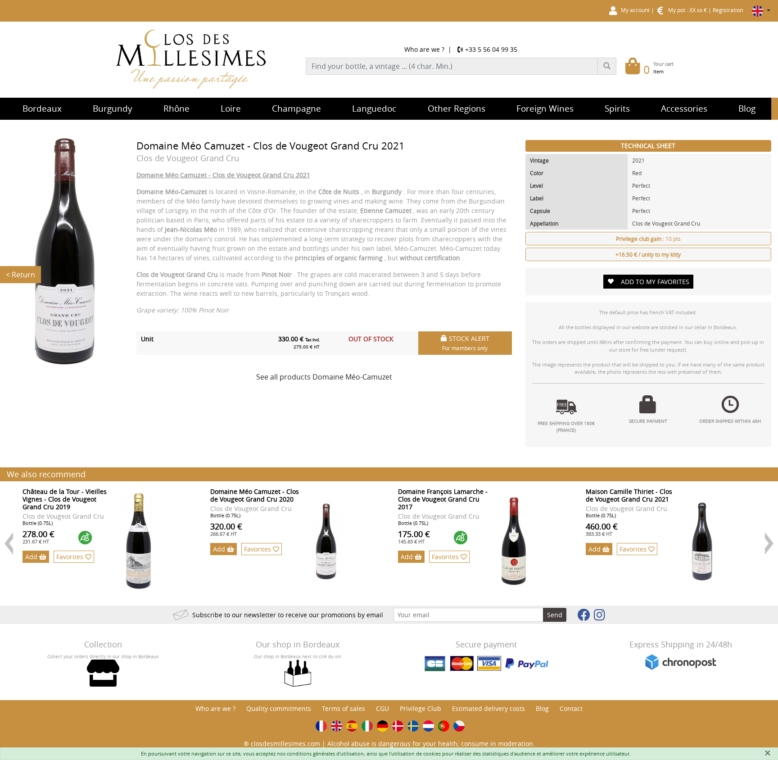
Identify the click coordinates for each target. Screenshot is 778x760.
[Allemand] (382, 726)
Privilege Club (420, 708)
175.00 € (414, 537)
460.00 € (602, 529)
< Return (20, 275)
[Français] (321, 726)
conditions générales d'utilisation (325, 753)
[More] (138, 541)
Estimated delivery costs (488, 708)
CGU (382, 708)
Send (554, 615)
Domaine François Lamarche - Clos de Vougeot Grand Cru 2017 (443, 499)
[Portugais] (443, 726)
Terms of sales (343, 708)
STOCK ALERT (465, 343)
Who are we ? (424, 49)
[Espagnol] (351, 726)
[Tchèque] (459, 726)
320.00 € (226, 529)
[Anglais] (336, 726)
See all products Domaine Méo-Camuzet (324, 377)
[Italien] (367, 726)
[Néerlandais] (428, 726)
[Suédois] (413, 726)
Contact (571, 708)
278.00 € (38, 537)
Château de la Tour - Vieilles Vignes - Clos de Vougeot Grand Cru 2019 (65, 499)
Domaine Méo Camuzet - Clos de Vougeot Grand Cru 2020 (254, 495)
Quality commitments (278, 708)
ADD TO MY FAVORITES (655, 281)
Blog (542, 708)
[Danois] (397, 726)
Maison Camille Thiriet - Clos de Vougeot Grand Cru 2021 (629, 495)
